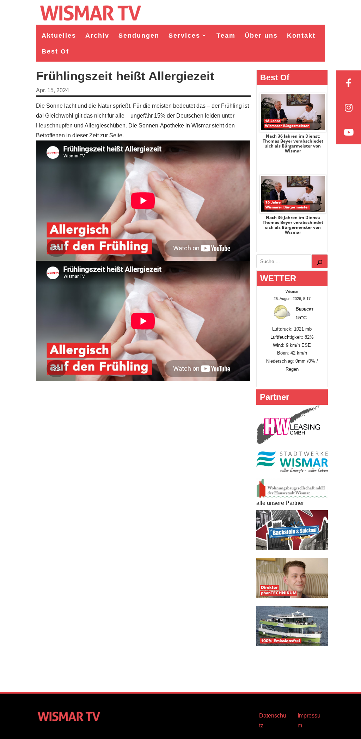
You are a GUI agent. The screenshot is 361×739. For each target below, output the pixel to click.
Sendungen (138, 35)
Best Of (55, 51)
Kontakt (301, 35)
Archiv (97, 35)
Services (184, 35)
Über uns (261, 35)
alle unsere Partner (280, 503)
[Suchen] (320, 261)
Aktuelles (59, 35)
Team (225, 35)
